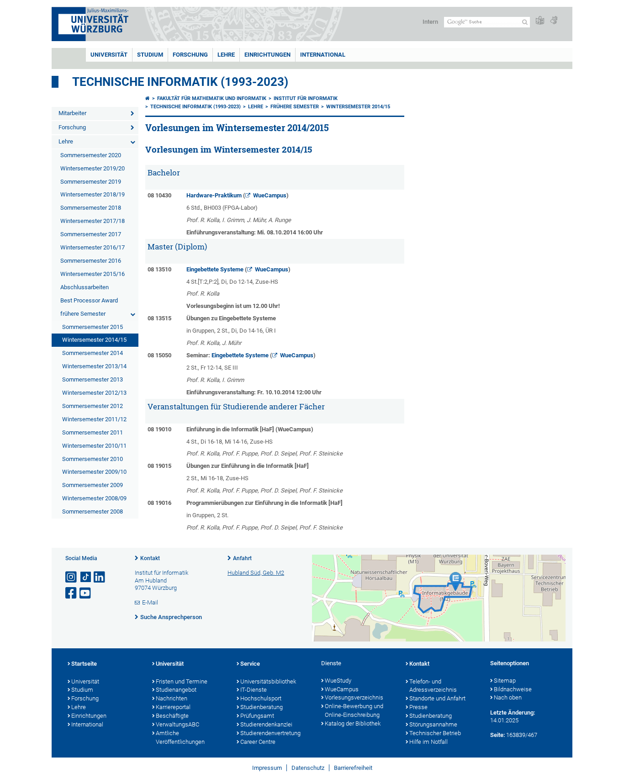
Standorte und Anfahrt (437, 698)
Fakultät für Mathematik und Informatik (211, 98)
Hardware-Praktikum (214, 195)
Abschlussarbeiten (84, 287)
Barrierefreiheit (353, 767)
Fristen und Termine (181, 681)
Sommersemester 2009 (92, 485)
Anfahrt (242, 558)
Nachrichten (171, 698)
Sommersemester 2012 (92, 406)
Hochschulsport (260, 698)
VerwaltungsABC (177, 724)
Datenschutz (307, 767)
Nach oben (508, 697)
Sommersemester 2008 (92, 511)
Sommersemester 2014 (92, 353)
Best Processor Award (89, 300)
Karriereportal (173, 707)
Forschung (190, 54)
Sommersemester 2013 (92, 379)
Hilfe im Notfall (428, 741)
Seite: (497, 734)
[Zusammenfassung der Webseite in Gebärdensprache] (553, 21)
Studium (150, 54)
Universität (108, 54)
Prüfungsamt (257, 715)
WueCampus (269, 195)
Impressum (267, 767)
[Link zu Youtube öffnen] (85, 593)
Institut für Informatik (306, 98)
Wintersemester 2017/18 (92, 220)
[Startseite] (147, 98)
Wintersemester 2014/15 (94, 339)
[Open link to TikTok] (85, 577)
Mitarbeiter (72, 113)
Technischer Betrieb (435, 733)
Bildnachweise (513, 689)
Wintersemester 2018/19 (92, 194)
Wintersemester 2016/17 (92, 247)
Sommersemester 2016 (90, 260)
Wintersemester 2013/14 (94, 366)
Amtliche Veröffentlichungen (180, 737)
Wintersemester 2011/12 (94, 419)
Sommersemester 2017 (90, 234)
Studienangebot (176, 689)
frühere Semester (83, 313)
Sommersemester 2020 (90, 155)
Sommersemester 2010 (92, 459)
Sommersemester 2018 (90, 207)
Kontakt (150, 558)
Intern (430, 21)
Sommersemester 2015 (92, 326)
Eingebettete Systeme (214, 269)
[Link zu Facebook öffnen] (71, 593)
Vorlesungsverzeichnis (354, 697)
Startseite (84, 663)
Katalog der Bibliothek (353, 723)
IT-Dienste (253, 689)
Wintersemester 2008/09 (94, 498)
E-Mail (150, 602)
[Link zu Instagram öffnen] (71, 577)
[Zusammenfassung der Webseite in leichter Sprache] (540, 21)
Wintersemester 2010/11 (94, 445)
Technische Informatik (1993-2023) (180, 82)
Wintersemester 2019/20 (92, 168)
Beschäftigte (172, 715)
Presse (418, 707)
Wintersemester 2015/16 (92, 273)
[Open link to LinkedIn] (100, 577)
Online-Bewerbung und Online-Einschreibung (354, 710)
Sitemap (505, 680)
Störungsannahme (433, 724)
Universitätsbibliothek (268, 681)
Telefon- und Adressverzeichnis (433, 686)
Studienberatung (261, 707)
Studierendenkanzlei (266, 724)
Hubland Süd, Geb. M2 (255, 572)
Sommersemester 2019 (90, 181)
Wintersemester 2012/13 (94, 392)
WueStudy (338, 680)
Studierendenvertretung (270, 733)
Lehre (226, 54)
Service (250, 663)
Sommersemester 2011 (92, 432)
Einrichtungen (267, 54)
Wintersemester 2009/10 (94, 471)
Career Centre (257, 741)
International (322, 54)
